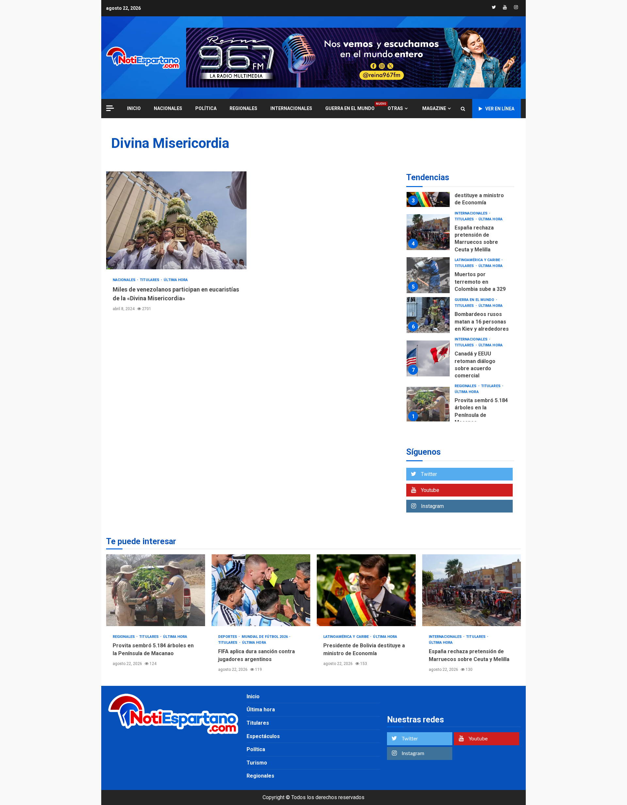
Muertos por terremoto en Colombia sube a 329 (428, 275)
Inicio (253, 696)
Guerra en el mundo (350, 108)
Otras (395, 108)
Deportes (228, 637)
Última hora (176, 280)
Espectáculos (263, 736)
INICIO (134, 108)
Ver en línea (499, 108)
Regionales (243, 108)
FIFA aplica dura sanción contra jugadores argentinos (261, 590)
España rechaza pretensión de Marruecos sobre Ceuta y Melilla (428, 232)
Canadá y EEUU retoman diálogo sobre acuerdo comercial (428, 358)
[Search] (463, 109)
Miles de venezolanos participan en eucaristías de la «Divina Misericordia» (176, 220)
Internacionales (291, 108)
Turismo (257, 763)
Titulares (150, 280)
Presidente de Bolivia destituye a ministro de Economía (481, 195)
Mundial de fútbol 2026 (265, 637)
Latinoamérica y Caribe (478, 260)
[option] (460, 234)
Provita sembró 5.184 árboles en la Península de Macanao (428, 405)
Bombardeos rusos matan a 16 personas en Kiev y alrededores (428, 315)
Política (206, 108)
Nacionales (168, 108)
